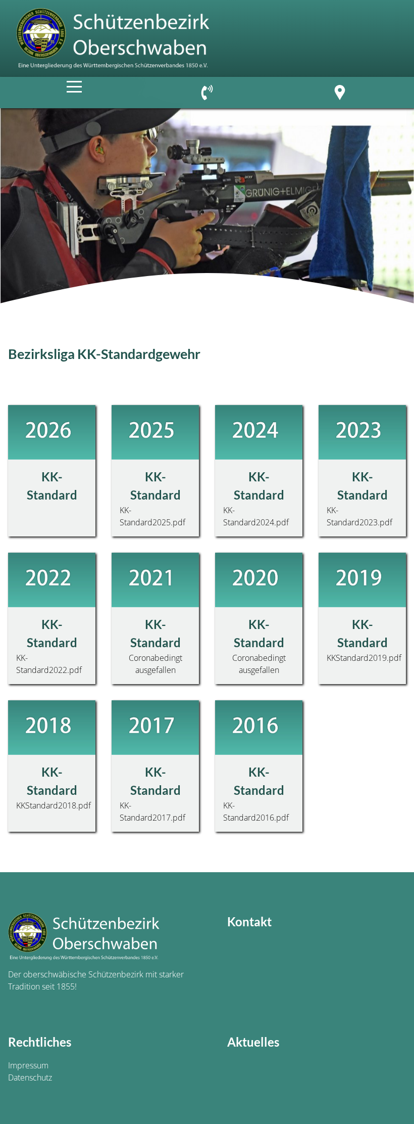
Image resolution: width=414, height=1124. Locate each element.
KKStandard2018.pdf (53, 805)
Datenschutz (30, 1077)
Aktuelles (253, 1042)
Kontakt (249, 921)
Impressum (28, 1065)
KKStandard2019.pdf (364, 657)
